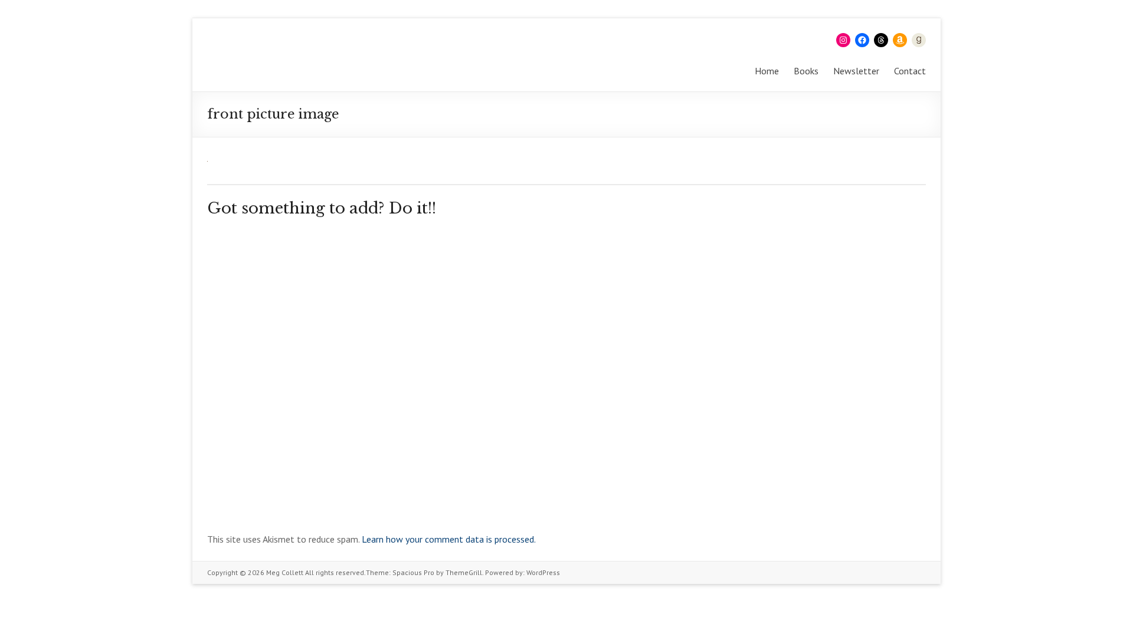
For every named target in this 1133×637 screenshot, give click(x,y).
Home (767, 71)
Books (806, 71)
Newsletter (856, 71)
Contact (910, 71)
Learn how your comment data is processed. (449, 539)
